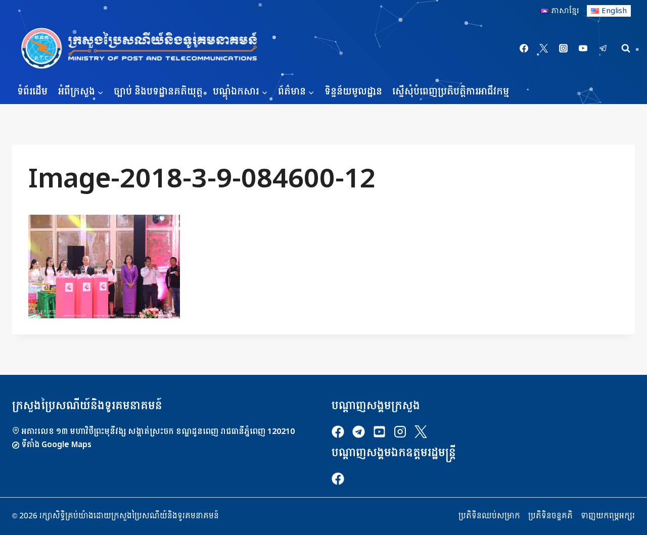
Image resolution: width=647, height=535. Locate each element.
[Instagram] (563, 48)
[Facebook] (524, 48)
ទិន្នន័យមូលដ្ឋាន (353, 92)
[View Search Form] (626, 48)
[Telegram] (603, 48)
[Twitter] (543, 48)
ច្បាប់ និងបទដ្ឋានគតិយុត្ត (158, 92)
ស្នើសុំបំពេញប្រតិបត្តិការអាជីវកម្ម (450, 92)
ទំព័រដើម (32, 92)
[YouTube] (583, 48)
